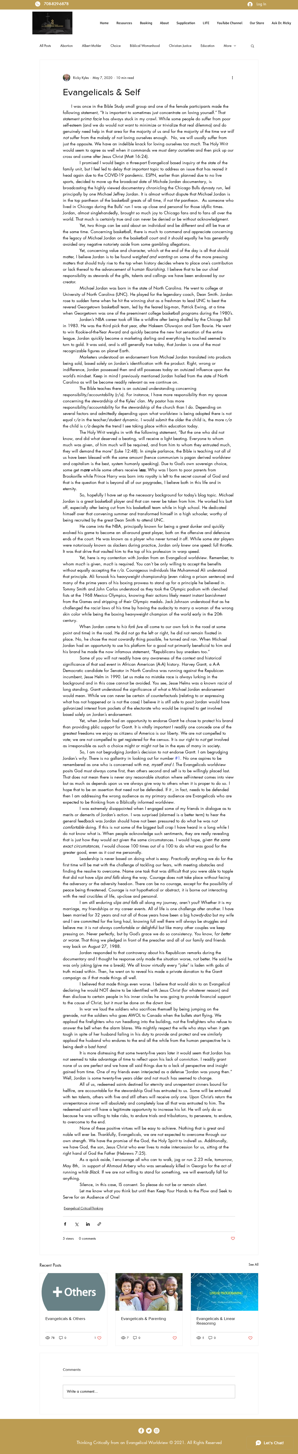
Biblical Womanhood (145, 45)
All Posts (45, 45)
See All (253, 1264)
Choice (116, 45)
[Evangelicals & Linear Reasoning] (224, 1292)
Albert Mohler (91, 45)
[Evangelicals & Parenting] (149, 1292)
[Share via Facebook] (65, 1224)
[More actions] (232, 77)
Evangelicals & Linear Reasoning (215, 1321)
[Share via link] (99, 1224)
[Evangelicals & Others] (73, 1292)
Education (207, 45)
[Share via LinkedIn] (88, 1224)
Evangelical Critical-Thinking (83, 1208)
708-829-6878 (56, 3)
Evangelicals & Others (65, 1318)
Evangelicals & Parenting (143, 1318)
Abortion (66, 45)
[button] (252, 46)
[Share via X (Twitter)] (76, 1224)
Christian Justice (180, 45)
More (227, 45)
